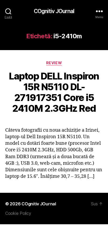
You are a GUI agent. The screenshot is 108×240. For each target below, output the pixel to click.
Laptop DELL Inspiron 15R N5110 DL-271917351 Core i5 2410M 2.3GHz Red (54, 92)
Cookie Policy (18, 213)
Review (54, 63)
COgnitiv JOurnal (54, 11)
